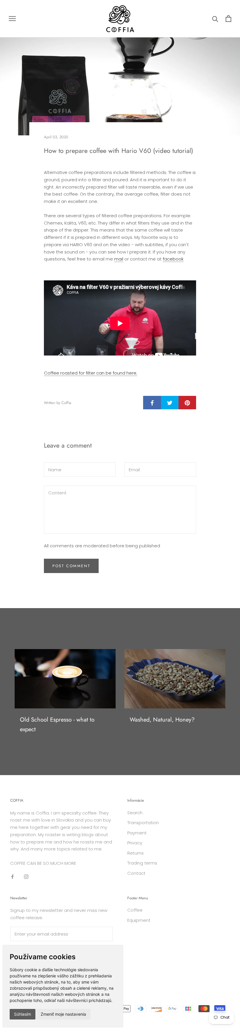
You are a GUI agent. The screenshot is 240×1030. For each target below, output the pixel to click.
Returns (135, 853)
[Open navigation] (12, 18)
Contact (136, 873)
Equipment (138, 920)
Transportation (143, 822)
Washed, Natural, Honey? (162, 719)
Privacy (134, 843)
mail (118, 259)
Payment (137, 833)
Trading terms (142, 863)
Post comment (71, 566)
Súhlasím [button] (22, 1014)
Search (135, 813)
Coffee (135, 910)
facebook (173, 259)
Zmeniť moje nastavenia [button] (63, 1014)
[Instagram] (26, 876)
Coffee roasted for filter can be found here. (90, 373)
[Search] (215, 18)
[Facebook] (12, 876)
